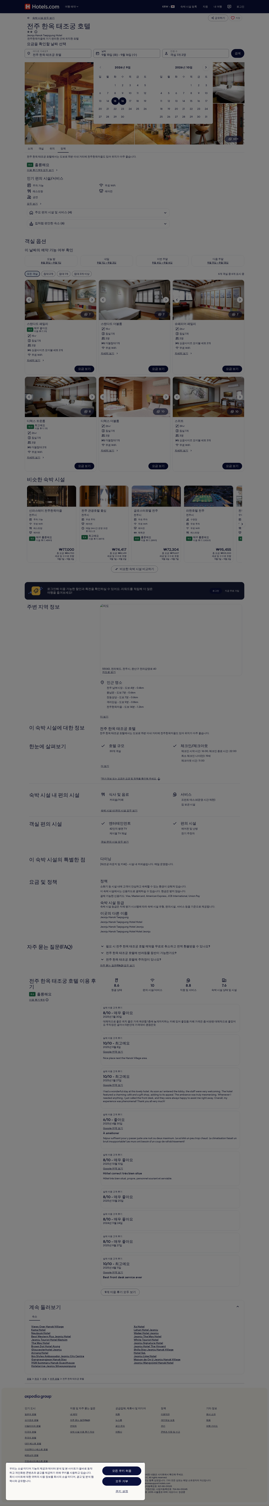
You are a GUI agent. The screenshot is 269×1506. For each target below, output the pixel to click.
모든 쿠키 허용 (121, 1471)
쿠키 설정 (121, 1491)
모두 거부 (121, 1481)
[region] (75, 1481)
